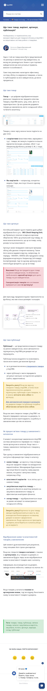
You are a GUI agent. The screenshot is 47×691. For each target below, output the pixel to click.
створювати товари (35, 366)
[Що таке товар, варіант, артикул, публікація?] (8, 6)
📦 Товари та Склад (19, 20)
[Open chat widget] (42, 686)
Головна (7, 20)
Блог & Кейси (23, 683)
